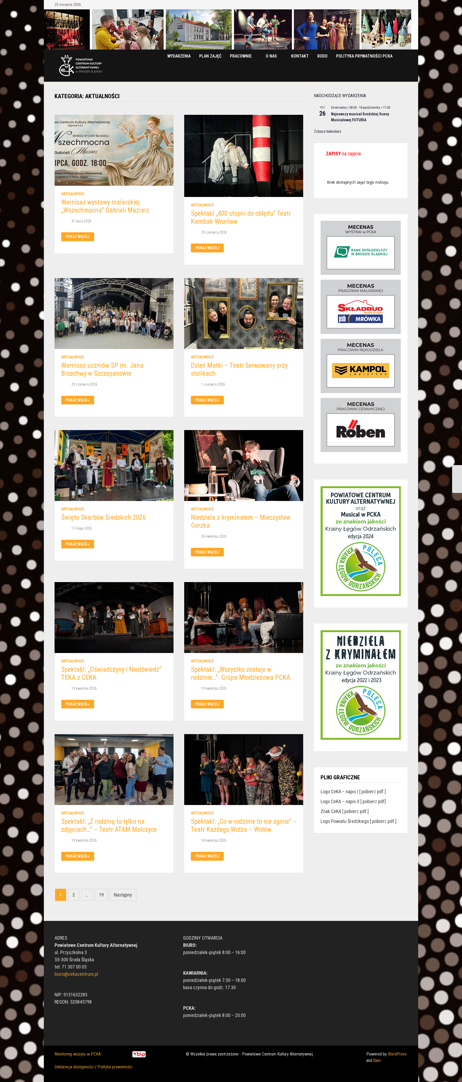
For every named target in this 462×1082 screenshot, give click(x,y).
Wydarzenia (179, 56)
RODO (322, 56)
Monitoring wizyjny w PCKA (78, 1054)
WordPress (397, 1054)
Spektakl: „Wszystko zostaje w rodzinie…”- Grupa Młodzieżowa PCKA (240, 673)
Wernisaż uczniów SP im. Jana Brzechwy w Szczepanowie (102, 369)
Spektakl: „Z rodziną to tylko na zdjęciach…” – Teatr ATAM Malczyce (109, 825)
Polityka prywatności (115, 1066)
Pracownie (241, 56)
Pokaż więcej (80, 236)
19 (101, 895)
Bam (377, 1060)
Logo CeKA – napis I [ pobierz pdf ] (353, 791)
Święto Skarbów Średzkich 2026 (103, 517)
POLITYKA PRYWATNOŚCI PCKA (364, 56)
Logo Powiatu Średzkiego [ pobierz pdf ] (358, 821)
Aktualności (72, 194)
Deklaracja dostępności (74, 1066)
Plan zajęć (210, 56)
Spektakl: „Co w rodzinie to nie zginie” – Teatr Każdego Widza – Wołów (244, 825)
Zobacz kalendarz (327, 131)
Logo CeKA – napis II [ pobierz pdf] (353, 801)
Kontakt (300, 56)
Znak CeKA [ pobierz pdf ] (345, 811)
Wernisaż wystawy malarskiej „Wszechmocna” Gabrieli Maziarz (105, 206)
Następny (123, 895)
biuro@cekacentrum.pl (76, 974)
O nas (271, 56)
